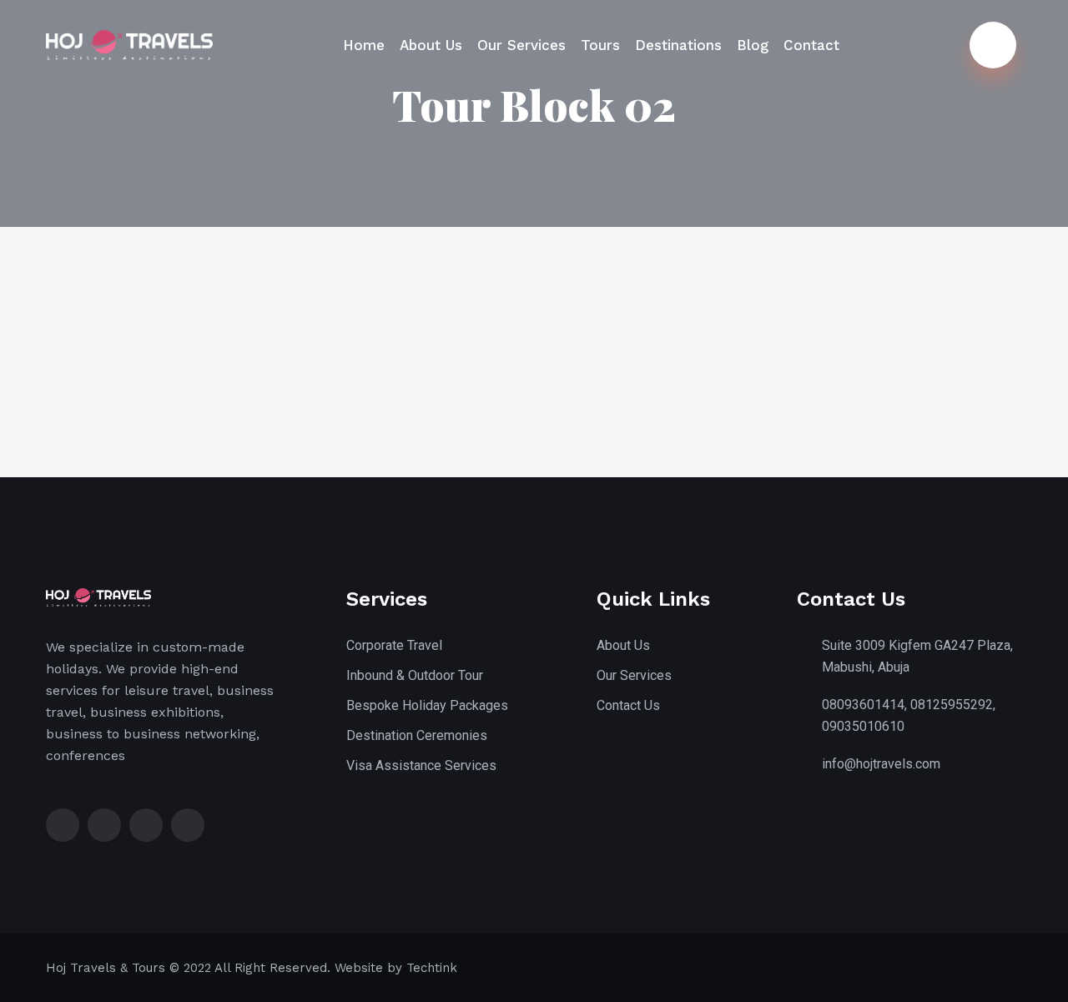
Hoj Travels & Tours (105, 967)
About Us (431, 45)
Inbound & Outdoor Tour (414, 675)
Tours (600, 45)
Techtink (431, 967)
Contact (811, 45)
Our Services (521, 45)
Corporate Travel (394, 645)
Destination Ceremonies (416, 735)
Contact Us (628, 705)
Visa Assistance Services (421, 765)
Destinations (678, 45)
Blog (752, 45)
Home (364, 45)
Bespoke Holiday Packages (427, 705)
